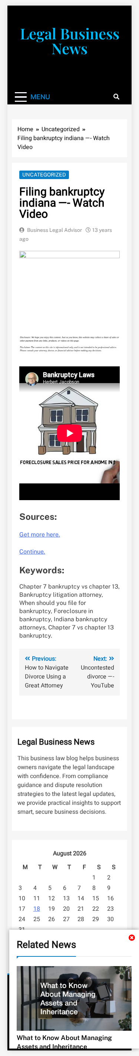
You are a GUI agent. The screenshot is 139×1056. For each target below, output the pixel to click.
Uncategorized (44, 175)
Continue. (32, 551)
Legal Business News (69, 40)
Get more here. (39, 534)
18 (36, 908)
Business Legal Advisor (54, 230)
